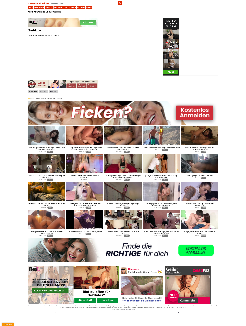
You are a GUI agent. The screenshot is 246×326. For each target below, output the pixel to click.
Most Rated (58, 7)
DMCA (62, 312)
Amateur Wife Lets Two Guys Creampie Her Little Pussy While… (46, 205)
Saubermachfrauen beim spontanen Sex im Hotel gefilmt (123, 233)
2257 (67, 312)
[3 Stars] (30, 98)
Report (54, 92)
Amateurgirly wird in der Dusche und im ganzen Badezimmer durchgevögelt (161, 205)
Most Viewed (39, 7)
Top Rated (48, 7)
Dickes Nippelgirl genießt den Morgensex (199, 176)
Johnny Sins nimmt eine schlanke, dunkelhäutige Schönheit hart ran (161, 177)
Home (31, 7)
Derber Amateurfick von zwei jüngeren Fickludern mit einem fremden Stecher (161, 233)
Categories (81, 7)
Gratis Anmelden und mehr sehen (119, 312)
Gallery (89, 7)
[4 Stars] (31, 98)
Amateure (43, 91)
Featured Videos (70, 7)
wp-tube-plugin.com (129, 309)
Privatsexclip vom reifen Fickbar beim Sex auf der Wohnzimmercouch (123, 149)
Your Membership (146, 312)
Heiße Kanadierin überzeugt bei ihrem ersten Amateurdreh (199, 205)
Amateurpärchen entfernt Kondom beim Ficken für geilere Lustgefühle (46, 233)
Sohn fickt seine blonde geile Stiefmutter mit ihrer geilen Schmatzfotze (46, 177)
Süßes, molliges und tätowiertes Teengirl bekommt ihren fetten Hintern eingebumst (46, 149)
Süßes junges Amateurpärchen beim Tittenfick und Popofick (199, 233)
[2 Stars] (29, 98)
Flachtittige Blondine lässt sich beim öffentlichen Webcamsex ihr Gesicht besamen (85, 205)
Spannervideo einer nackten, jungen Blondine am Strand (161, 148)
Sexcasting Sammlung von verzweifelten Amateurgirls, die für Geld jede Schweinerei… (123, 177)
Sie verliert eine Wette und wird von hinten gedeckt (85, 232)
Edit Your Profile (134, 312)
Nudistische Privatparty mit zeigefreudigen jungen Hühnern (123, 205)
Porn (154, 312)
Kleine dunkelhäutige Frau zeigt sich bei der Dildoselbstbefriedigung (199, 149)
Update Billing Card (176, 312)
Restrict (160, 312)
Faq (86, 312)
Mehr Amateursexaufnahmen (97, 312)
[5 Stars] (33, 98)
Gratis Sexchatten (188, 312)
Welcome (166, 312)
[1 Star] (28, 98)
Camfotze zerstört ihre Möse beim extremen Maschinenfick (84, 177)
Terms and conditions (77, 312)
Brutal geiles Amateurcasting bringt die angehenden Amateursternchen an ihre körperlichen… (85, 149)
